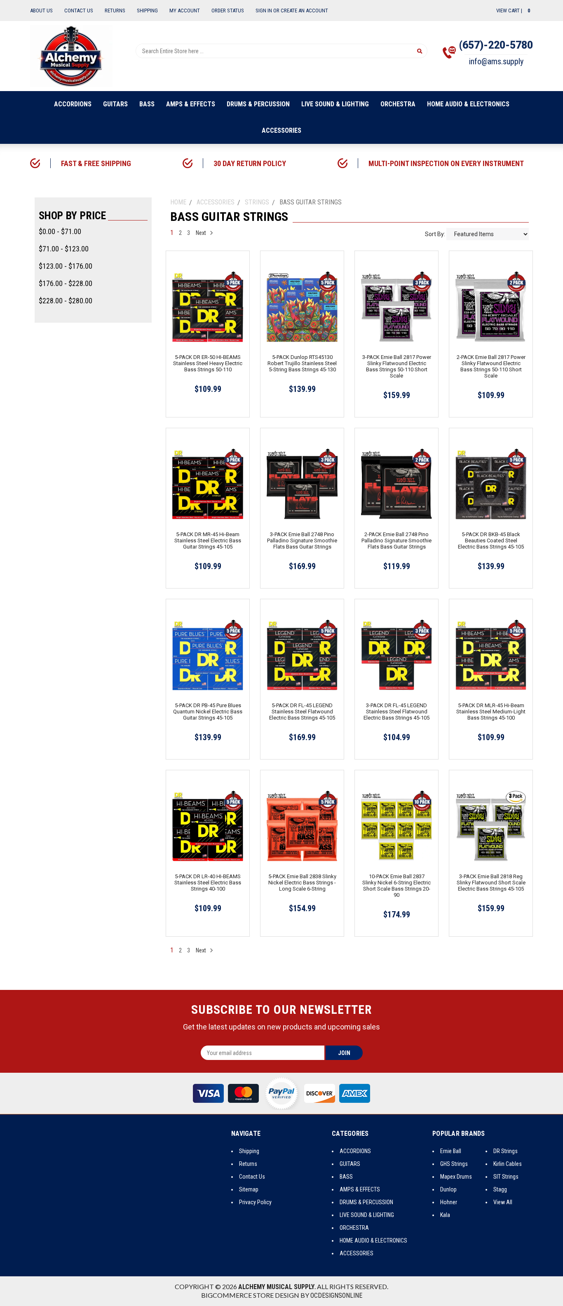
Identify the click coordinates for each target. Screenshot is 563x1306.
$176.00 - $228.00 (65, 283)
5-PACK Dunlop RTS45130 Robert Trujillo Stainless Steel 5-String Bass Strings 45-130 (302, 363)
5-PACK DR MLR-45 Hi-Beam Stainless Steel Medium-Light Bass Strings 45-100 (490, 711)
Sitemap (248, 1189)
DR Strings (505, 1151)
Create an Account (304, 10)
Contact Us (78, 10)
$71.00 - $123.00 (64, 248)
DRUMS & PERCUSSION (258, 104)
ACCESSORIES (281, 130)
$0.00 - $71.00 (60, 231)
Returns (115, 10)
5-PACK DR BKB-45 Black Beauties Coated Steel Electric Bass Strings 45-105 (491, 540)
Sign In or (267, 10)
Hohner (448, 1202)
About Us (41, 10)
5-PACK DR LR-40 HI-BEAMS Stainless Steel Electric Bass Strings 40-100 (207, 882)
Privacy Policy (255, 1202)
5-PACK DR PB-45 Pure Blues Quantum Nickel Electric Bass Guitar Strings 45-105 (207, 711)
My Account (184, 10)
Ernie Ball (450, 1151)
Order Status (227, 10)
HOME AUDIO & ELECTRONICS (468, 104)
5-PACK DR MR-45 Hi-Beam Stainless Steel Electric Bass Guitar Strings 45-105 (207, 540)
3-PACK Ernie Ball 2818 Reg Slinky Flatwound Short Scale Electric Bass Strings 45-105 (491, 882)
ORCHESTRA (397, 104)
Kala (445, 1215)
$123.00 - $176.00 (65, 266)
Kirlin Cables (507, 1164)
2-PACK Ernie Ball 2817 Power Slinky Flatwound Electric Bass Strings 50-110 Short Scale (491, 366)
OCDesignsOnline (336, 1295)
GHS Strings (454, 1164)
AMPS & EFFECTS (190, 104)
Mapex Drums (456, 1176)
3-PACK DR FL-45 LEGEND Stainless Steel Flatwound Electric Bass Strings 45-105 (396, 711)
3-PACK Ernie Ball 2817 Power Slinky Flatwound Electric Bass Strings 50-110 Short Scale (396, 366)
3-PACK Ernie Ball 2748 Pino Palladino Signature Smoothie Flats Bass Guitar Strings (302, 540)
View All (502, 1202)
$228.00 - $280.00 (65, 300)
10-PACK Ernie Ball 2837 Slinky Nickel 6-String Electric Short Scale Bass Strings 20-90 (396, 885)
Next (201, 233)
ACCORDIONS (72, 104)
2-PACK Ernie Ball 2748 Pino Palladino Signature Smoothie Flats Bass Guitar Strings (396, 540)
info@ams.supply (496, 61)
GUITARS (115, 104)
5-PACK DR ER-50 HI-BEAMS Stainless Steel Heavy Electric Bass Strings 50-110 (207, 363)
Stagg (500, 1189)
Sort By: (435, 234)
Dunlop (448, 1189)
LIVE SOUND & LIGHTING (335, 104)
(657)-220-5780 (496, 45)
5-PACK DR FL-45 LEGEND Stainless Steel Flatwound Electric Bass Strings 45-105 (302, 711)
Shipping (147, 10)
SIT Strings (505, 1176)
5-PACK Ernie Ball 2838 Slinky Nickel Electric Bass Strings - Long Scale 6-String (302, 882)
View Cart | (513, 10)
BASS (147, 104)
